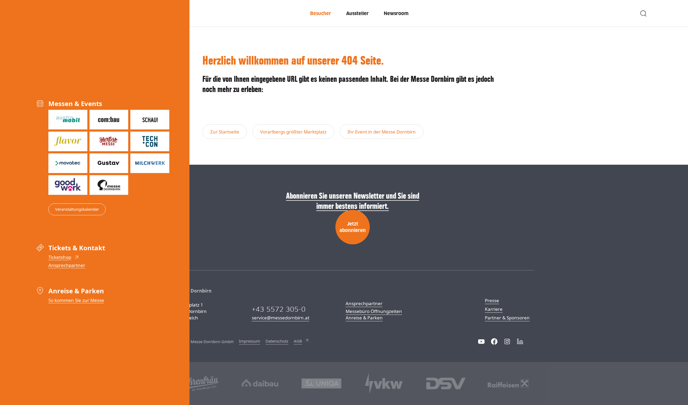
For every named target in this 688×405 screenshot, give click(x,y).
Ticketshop (59, 257)
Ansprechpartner (66, 265)
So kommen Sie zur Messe (76, 300)
